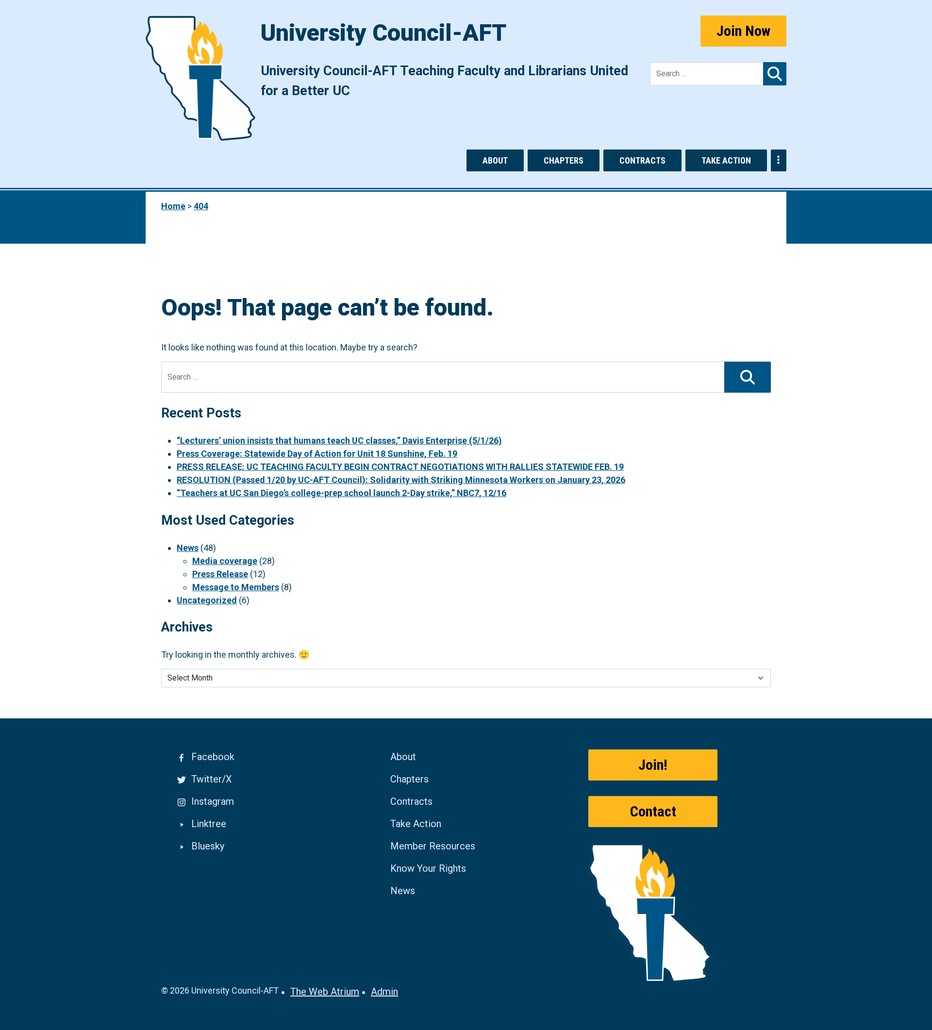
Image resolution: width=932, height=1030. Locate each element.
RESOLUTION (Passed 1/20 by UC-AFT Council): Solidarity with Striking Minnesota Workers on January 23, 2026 (401, 480)
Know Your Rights (428, 868)
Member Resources (432, 846)
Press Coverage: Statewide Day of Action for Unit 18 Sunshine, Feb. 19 (317, 454)
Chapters (563, 160)
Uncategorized (207, 600)
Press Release (220, 574)
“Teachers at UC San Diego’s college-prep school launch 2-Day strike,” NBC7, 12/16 (341, 493)
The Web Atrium (324, 991)
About (495, 160)
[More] (778, 160)
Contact (653, 811)
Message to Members (235, 587)
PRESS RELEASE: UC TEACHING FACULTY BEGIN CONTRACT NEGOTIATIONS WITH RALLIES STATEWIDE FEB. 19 (400, 467)
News (188, 548)
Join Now (743, 30)
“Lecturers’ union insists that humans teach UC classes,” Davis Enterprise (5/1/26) (339, 440)
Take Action (726, 160)
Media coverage (224, 561)
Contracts (642, 160)
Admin (384, 991)
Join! (652, 764)
